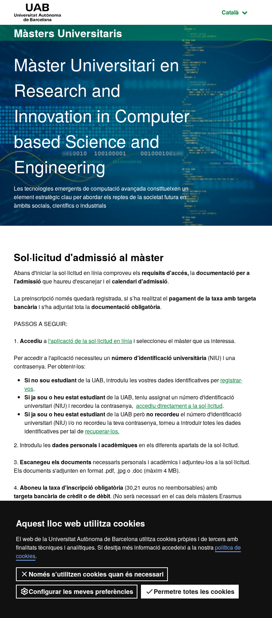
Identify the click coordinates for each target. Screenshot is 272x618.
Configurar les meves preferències (81, 591)
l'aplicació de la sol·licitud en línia (90, 341)
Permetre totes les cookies (194, 591)
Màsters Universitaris (68, 32)
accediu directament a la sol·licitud (179, 405)
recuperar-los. (102, 431)
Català (240, 12)
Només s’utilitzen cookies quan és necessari (96, 574)
